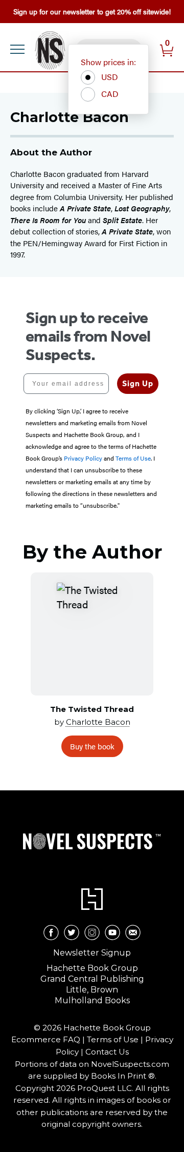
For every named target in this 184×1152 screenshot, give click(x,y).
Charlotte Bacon (98, 722)
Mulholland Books (92, 1000)
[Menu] (17, 49)
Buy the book (92, 746)
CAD (110, 94)
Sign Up (137, 383)
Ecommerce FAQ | (49, 1039)
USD (109, 77)
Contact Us (107, 1052)
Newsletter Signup (92, 953)
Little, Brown (92, 990)
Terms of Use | (116, 1039)
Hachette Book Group (92, 968)
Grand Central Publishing (92, 979)
